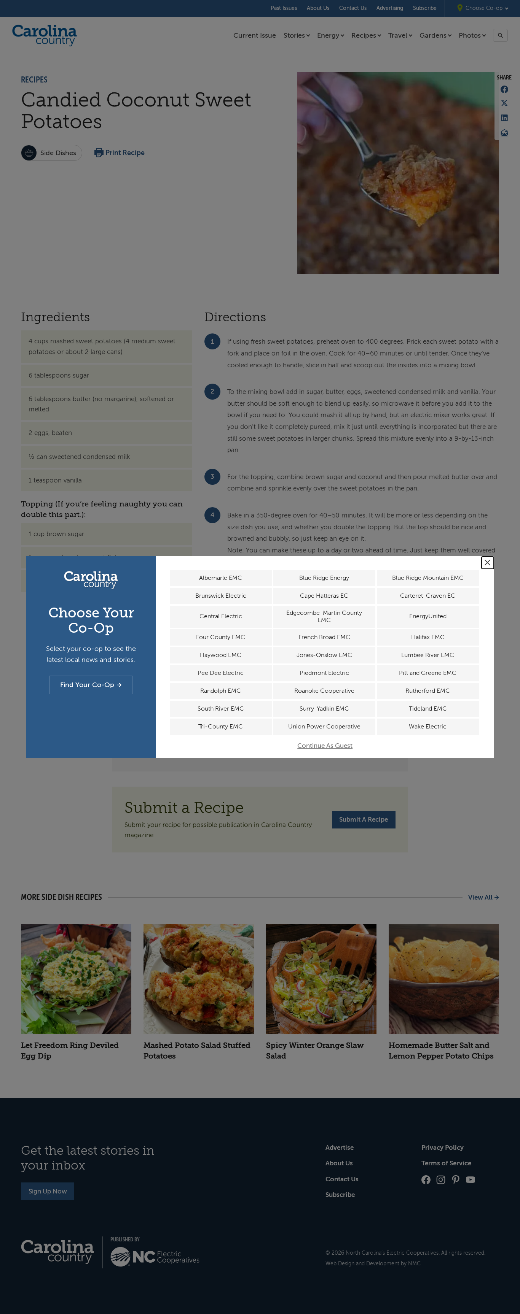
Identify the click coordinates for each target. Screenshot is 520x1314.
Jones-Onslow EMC (324, 655)
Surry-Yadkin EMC (324, 708)
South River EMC (221, 708)
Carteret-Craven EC (427, 595)
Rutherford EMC (427, 690)
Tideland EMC (428, 708)
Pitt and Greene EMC (427, 673)
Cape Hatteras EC (324, 595)
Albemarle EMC (220, 577)
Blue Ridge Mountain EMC (428, 577)
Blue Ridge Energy (324, 577)
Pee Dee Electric (221, 673)
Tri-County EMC (220, 726)
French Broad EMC (324, 637)
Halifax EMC (428, 637)
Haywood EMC (220, 655)
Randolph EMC (220, 690)
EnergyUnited (428, 616)
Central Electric (220, 616)
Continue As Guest (325, 745)
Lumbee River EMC (427, 655)
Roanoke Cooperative (324, 690)
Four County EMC (220, 637)
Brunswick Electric (220, 595)
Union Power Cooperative (324, 726)
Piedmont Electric (324, 673)
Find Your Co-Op (87, 685)
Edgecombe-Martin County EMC (324, 616)
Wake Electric (428, 726)
